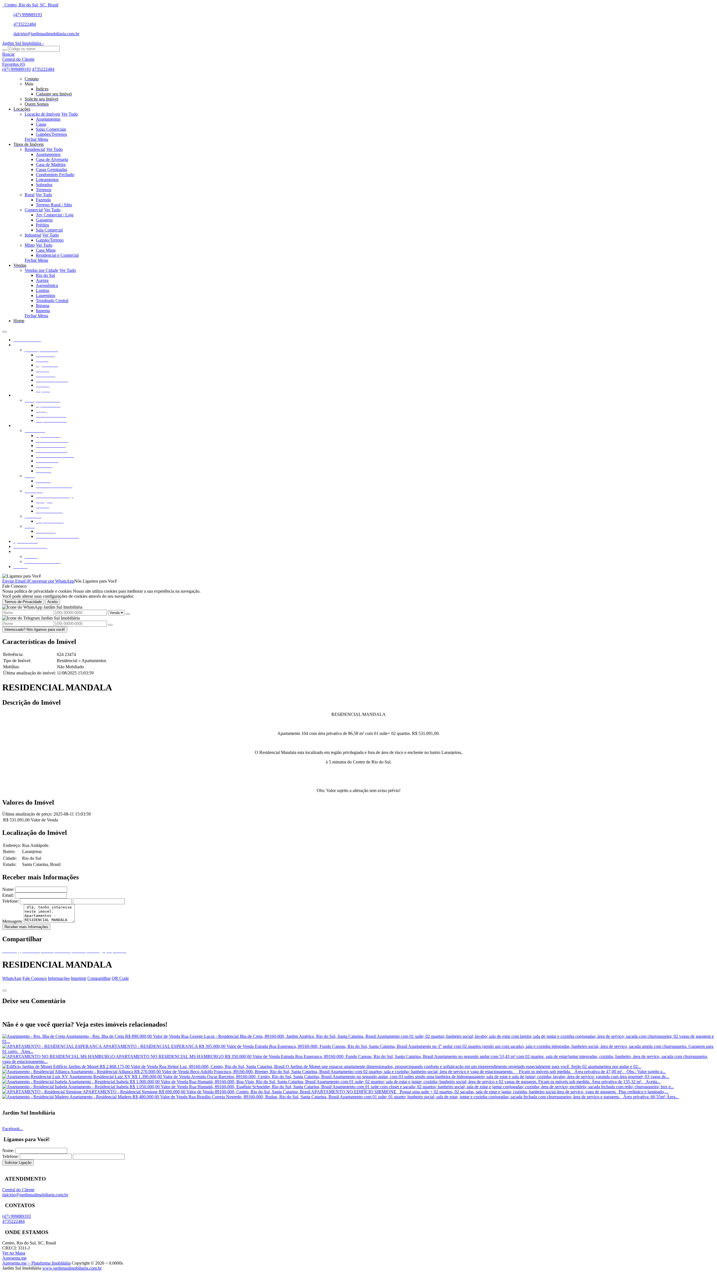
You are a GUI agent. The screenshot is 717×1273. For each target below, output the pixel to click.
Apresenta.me (14, 1258)
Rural (29, 194)
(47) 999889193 (27, 14)
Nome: (8, 889)
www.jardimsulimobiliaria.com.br (72, 1268)
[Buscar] (4, 50)
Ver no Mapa (13, 1253)
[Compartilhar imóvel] (4, 990)
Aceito (52, 602)
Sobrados (44, 184)
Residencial (35, 149)
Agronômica (47, 285)
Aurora (42, 280)
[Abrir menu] (4, 330)
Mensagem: (12, 921)
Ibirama (42, 305)
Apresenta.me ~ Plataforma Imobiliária (36, 1263)
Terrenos (43, 189)
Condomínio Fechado (55, 174)
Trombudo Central (52, 300)
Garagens (44, 220)
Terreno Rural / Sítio (54, 204)
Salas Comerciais (51, 129)
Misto (30, 245)
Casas (41, 124)
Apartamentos (48, 119)
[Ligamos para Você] (21, 576)
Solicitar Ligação (17, 1162)
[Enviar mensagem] (127, 614)
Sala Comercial (49, 230)
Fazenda (43, 199)
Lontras (42, 290)
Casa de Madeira (51, 164)
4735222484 (24, 24)
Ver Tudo (69, 114)
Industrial (33, 235)
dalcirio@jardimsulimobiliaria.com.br (46, 33)
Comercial (34, 209)
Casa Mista (45, 250)
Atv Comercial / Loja (54, 214)
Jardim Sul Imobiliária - (23, 43)
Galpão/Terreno (50, 240)
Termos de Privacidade (23, 602)
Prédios (42, 225)
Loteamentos (47, 179)
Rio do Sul (45, 275)
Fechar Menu (36, 139)
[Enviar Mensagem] (110, 625)
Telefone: (10, 901)
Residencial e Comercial (57, 255)
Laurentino (45, 295)
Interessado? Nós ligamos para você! (34, 629)
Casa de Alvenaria (52, 159)
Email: (8, 895)
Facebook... (12, 1128)
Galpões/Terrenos (51, 134)
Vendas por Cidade (41, 270)
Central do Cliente (18, 1189)
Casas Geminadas (51, 169)
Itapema (43, 310)
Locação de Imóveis (42, 114)
